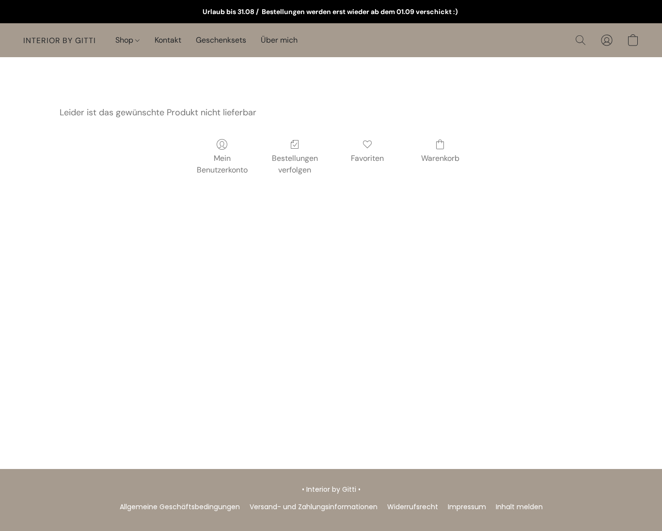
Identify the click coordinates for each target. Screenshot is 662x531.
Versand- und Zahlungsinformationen (314, 507)
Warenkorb (440, 158)
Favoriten (367, 158)
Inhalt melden (519, 507)
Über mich (279, 40)
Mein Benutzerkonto (222, 164)
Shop (125, 40)
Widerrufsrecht (412, 507)
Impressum (467, 507)
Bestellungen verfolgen (295, 164)
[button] (59, 40)
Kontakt (168, 40)
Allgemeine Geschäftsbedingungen (180, 507)
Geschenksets (221, 40)
